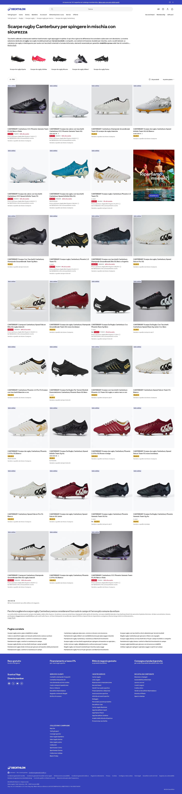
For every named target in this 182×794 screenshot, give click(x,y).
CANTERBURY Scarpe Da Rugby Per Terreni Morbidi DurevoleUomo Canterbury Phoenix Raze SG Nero (68, 391)
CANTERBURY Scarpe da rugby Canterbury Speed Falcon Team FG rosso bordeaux (152, 452)
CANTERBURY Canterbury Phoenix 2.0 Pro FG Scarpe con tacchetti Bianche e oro (28, 391)
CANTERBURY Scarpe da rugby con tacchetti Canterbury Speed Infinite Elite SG (66, 195)
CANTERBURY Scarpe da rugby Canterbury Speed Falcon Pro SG (152, 260)
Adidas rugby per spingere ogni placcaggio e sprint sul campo (141, 647)
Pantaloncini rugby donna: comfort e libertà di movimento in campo (143, 641)
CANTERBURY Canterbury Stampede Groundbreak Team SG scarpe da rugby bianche (110, 130)
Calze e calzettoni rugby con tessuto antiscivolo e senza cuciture (30, 636)
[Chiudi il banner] (172, 2)
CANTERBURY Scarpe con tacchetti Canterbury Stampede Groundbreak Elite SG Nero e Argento (109, 260)
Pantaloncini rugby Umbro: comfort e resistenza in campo (27, 638)
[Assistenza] (163, 9)
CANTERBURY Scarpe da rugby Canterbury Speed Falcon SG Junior (68, 515)
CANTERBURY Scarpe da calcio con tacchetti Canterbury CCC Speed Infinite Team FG (25, 195)
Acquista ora (154, 195)
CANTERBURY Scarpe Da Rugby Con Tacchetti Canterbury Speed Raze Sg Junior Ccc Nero (150, 326)
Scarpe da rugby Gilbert (80, 69)
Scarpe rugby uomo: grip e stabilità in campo (23, 633)
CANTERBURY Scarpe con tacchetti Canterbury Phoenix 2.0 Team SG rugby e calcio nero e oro (109, 391)
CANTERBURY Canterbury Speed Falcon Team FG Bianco (152, 391)
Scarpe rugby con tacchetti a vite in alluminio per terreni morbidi (142, 633)
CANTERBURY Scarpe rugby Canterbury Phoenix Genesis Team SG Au (109, 515)
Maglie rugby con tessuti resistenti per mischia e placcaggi (84, 647)
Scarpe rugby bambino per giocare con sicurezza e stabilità (140, 644)
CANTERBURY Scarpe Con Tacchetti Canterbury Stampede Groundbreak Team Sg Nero (26, 260)
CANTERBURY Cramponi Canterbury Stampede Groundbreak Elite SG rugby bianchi (25, 576)
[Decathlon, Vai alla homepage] (16, 9)
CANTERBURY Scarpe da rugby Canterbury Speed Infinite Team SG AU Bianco (152, 130)
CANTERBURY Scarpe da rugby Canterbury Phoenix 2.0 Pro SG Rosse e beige (110, 452)
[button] (36, 136)
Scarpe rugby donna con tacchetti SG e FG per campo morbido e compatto (145, 638)
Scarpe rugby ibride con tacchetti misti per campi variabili (27, 644)
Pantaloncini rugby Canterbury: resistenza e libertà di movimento (86, 638)
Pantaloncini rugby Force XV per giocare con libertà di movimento (86, 649)
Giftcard (170, 14)
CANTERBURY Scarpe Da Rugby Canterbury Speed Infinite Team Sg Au (68, 452)
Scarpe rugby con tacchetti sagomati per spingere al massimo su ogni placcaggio (92, 641)
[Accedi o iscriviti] (167, 9)
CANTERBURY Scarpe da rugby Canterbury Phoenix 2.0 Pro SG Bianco (27, 452)
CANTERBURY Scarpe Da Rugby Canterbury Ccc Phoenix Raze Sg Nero (109, 326)
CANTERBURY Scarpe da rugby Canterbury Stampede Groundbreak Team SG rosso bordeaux (69, 326)
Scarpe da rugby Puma (101, 69)
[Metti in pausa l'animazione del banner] (169, 2)
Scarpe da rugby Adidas (39, 69)
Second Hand (149, 14)
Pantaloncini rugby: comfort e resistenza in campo (25, 641)
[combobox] (168, 79)
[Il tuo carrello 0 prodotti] (172, 9)
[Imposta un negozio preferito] (158, 9)
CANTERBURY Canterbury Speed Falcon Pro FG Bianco (25, 515)
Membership (161, 14)
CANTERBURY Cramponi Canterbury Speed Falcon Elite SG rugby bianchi (27, 326)
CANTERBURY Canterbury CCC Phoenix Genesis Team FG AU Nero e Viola (28, 130)
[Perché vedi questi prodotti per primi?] (150, 79)
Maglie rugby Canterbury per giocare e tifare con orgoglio (139, 636)
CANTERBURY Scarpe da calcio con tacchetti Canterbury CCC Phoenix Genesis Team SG (66, 130)
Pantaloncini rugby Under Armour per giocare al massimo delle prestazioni (33, 647)
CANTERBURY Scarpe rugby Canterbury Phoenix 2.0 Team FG (111, 195)
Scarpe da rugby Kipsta (18, 69)
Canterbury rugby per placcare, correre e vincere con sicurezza (85, 633)
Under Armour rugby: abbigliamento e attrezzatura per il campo (85, 644)
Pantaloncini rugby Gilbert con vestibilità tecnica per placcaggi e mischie (89, 636)
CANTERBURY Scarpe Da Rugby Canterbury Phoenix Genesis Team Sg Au (153, 515)
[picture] (28, 105)
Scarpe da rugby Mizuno (59, 69)
